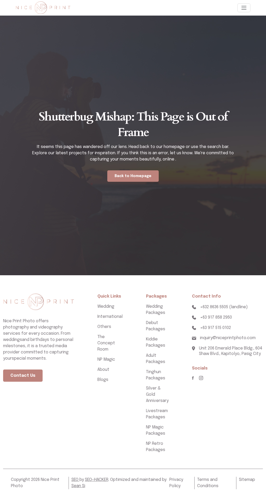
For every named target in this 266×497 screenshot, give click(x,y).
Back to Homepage (133, 176)
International (110, 316)
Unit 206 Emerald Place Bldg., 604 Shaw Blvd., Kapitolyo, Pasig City (230, 351)
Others (104, 327)
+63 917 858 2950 (216, 317)
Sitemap (247, 480)
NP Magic (106, 359)
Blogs (102, 380)
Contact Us (22, 375)
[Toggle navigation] (243, 7)
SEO (75, 480)
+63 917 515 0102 (215, 328)
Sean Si (78, 486)
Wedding (105, 306)
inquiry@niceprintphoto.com (228, 338)
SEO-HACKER (96, 480)
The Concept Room (106, 343)
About (103, 369)
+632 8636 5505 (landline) (224, 307)
